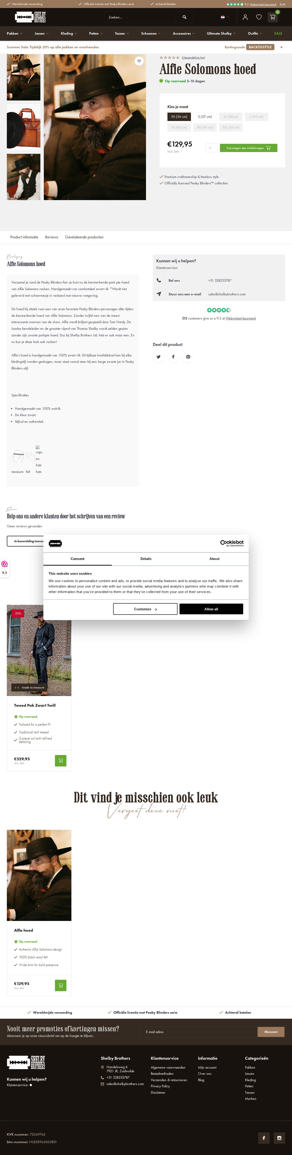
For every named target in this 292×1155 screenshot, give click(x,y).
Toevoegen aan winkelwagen (245, 148)
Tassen (120, 33)
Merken (250, 1098)
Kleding (67, 33)
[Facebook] (264, 1138)
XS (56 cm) (179, 116)
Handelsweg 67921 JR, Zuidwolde (120, 1069)
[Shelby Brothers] (41, 17)
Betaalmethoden (162, 1073)
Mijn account (207, 1067)
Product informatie (24, 237)
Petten (94, 33)
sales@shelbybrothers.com (227, 294)
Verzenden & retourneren (169, 1080)
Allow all (211, 609)
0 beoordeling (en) (193, 57)
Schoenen (149, 33)
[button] (23, 196)
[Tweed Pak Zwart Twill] (39, 650)
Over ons (204, 1073)
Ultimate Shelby (219, 33)
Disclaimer (158, 1092)
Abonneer (271, 1032)
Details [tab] (146, 558)
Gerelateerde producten (84, 237)
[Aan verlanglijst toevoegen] (139, 61)
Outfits (253, 33)
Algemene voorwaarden (168, 1067)
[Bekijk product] (60, 760)
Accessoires (182, 33)
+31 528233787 (219, 280)
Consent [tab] (77, 558)
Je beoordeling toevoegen (31, 541)
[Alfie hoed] (39, 875)
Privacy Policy (160, 1086)
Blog (201, 1080)
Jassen (40, 33)
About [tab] (214, 558)
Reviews (51, 237)
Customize (142, 609)
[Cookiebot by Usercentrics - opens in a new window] (224, 543)
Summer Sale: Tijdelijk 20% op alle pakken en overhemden (139, 47)
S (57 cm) (205, 116)
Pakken (12, 33)
